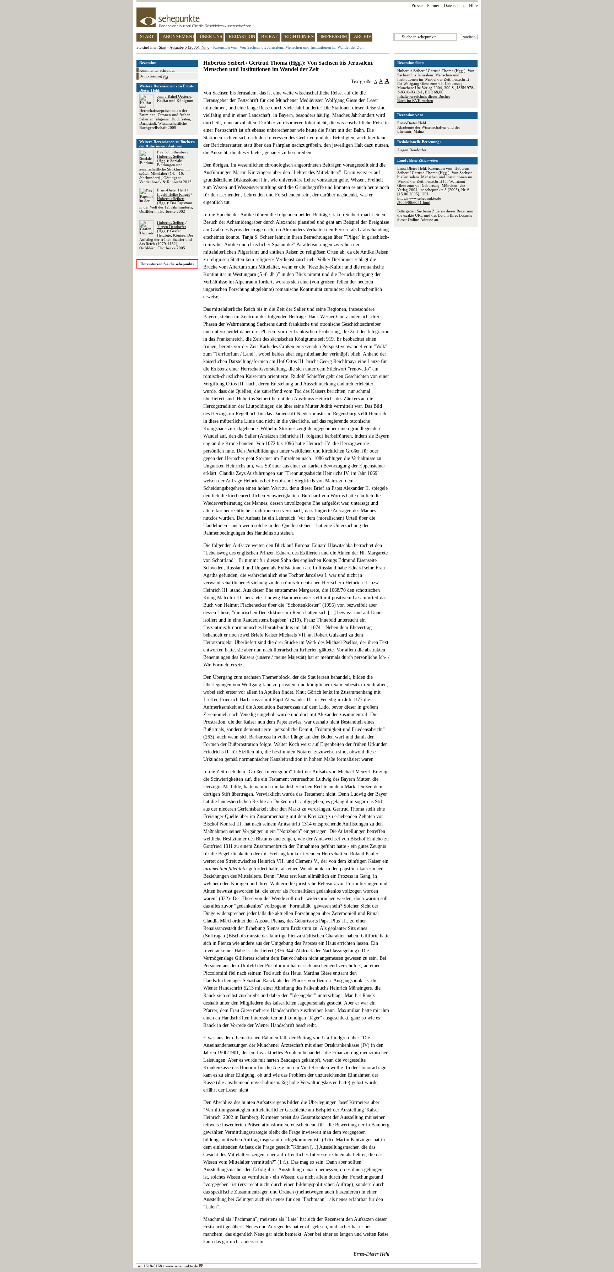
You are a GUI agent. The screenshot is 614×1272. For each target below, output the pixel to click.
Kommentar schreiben (157, 70)
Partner (433, 5)
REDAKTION (242, 36)
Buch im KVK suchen (415, 100)
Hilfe (473, 5)
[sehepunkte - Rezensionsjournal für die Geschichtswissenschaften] (307, 17)
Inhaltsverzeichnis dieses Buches (423, 96)
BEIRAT (269, 36)
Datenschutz (454, 5)
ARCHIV (362, 36)
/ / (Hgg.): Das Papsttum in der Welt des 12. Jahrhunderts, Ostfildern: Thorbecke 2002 (166, 200)
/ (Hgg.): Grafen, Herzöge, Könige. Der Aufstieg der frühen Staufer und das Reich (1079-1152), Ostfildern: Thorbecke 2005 (166, 235)
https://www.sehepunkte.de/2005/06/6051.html (419, 200)
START (147, 36)
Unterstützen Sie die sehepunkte (167, 264)
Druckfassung (151, 76)
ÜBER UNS (211, 36)
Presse (416, 5)
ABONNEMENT (178, 36)
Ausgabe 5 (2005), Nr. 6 (189, 47)
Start (162, 47)
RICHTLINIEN (299, 36)
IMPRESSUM (334, 36)
